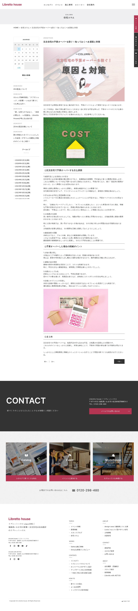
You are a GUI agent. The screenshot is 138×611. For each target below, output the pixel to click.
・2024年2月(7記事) (21, 180)
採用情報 (108, 572)
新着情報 (74, 530)
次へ (52, 361)
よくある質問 (76, 587)
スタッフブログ (76, 533)
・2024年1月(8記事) (21, 183)
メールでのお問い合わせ (110, 411)
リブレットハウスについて (80, 564)
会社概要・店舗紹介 (112, 566)
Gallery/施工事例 (77, 547)
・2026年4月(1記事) (21, 163)
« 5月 (19, 67)
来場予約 (108, 548)
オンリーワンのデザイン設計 (81, 567)
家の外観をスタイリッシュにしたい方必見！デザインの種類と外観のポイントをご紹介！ (26, 136)
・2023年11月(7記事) (21, 189)
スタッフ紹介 (109, 569)
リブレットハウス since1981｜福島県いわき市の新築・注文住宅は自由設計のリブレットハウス (27, 527)
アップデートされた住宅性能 (81, 570)
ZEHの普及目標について (22, 125)
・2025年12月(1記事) (21, 167)
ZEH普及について (20, 87)
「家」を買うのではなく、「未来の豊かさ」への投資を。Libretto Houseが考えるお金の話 (26, 113)
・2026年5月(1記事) (21, 160)
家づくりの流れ (76, 584)
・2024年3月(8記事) (21, 176)
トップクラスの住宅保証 (79, 590)
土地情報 (108, 533)
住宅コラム (75, 536)
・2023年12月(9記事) (22, 186)
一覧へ (119, 361)
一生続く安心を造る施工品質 (81, 573)
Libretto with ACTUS (113, 575)
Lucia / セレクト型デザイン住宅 (116, 530)
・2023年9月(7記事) (21, 196)
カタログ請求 (109, 551)
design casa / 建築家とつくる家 (116, 526)
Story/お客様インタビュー (80, 550)
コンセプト (75, 561)
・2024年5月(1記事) (21, 170)
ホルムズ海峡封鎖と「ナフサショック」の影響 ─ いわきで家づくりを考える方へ (26, 99)
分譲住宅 (108, 536)
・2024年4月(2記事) (21, 173)
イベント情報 (76, 526)
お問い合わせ (109, 554)
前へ (45, 361)
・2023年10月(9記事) (22, 192)
